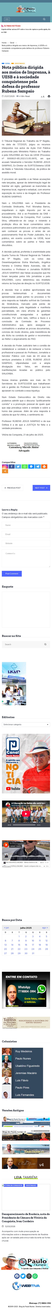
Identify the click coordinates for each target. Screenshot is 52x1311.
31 (33, 953)
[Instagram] (5, 466)
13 (5, 945)
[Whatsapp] (25, 466)
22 (19, 949)
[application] (26, 813)
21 (12, 949)
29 (19, 953)
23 (26, 949)
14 (12, 945)
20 (5, 949)
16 (26, 945)
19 (46, 945)
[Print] (44, 466)
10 (33, 940)
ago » (45, 928)
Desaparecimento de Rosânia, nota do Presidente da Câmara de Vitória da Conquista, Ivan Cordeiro (26, 1217)
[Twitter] (18, 466)
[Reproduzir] (5, 825)
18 (40, 945)
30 (26, 953)
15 (19, 945)
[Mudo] (43, 825)
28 (12, 953)
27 (5, 953)
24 (33, 949)
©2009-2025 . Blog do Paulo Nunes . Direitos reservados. (29, 1304)
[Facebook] (12, 466)
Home (4, 43)
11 (40, 940)
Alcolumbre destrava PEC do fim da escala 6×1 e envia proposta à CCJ (25, 30)
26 (46, 949)
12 (46, 940)
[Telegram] (38, 466)
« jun (6, 928)
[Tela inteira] (47, 825)
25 (39, 949)
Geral (12, 43)
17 (33, 945)
